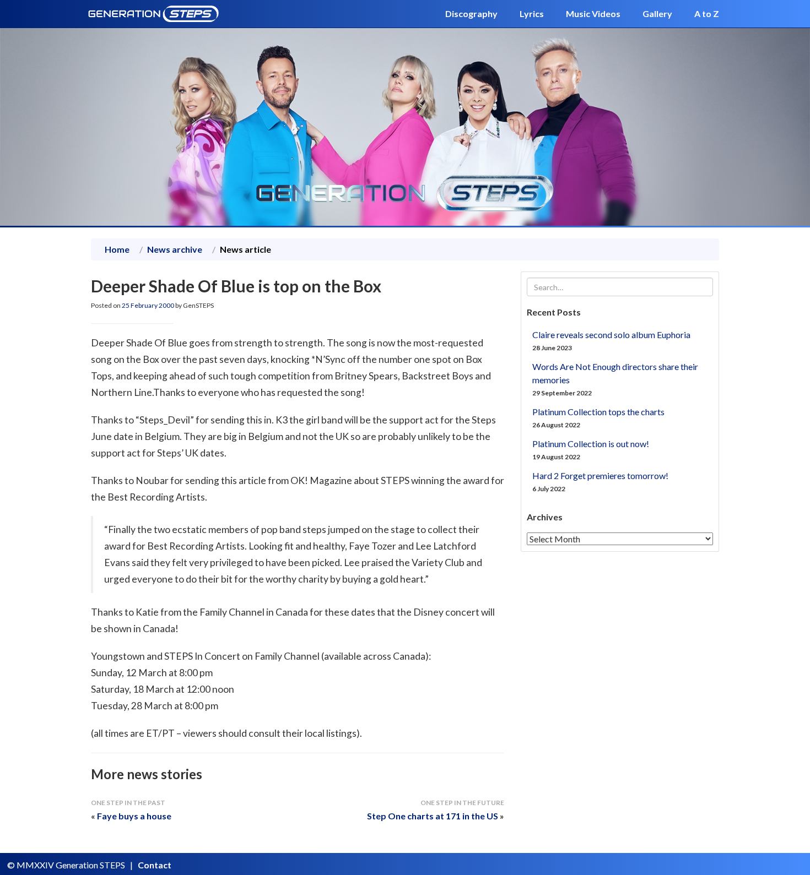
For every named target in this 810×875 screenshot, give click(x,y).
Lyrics (532, 13)
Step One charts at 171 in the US (432, 816)
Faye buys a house (134, 816)
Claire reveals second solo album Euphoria (611, 334)
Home (117, 249)
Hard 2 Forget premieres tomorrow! (600, 475)
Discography (471, 13)
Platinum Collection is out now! (590, 443)
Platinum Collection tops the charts (598, 411)
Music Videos (593, 13)
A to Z (706, 13)
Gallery (657, 13)
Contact (154, 865)
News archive (174, 249)
